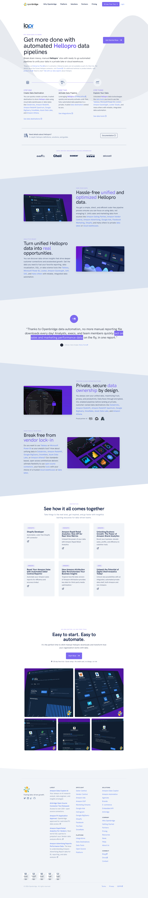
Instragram (80, 812)
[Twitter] (25, 798)
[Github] (34, 798)
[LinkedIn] (28, 798)
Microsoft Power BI (107, 102)
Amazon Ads (80, 798)
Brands (105, 801)
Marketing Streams (83, 805)
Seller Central (81, 791)
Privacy (111, 886)
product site (28, 71)
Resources (106, 835)
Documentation (108, 135)
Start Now (72, 656)
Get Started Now (112, 40)
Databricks (31, 105)
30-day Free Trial (110, 4)
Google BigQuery (31, 454)
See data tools (99, 116)
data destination (77, 105)
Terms (104, 886)
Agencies (105, 798)
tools (48, 467)
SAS (25, 274)
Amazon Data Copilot (110, 791)
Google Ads (106, 219)
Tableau (96, 102)
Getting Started (108, 824)
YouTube (79, 826)
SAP (66, 271)
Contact (105, 861)
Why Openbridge (50, 4)
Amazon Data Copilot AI (59, 791)
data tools (100, 99)
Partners (84, 4)
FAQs (104, 842)
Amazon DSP (81, 801)
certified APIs (79, 97)
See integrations (65, 113)
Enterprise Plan (37, 66)
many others (37, 274)
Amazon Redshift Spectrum (34, 107)
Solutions (74, 4)
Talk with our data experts (52, 71)
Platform (63, 4)
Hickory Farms (83, 345)
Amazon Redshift (42, 105)
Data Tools (80, 845)
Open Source (81, 849)
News (104, 838)
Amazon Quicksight (56, 271)
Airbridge (105, 812)
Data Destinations (83, 842)
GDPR (119, 886)
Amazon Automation (110, 794)
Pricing (94, 4)
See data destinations (32, 119)
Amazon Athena (33, 113)
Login (122, 4)
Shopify (89, 223)
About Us (105, 845)
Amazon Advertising (91, 219)
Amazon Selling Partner (96, 216)
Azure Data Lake (46, 110)
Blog (104, 854)
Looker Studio (114, 105)
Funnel (59, 68)
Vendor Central (82, 794)
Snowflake (35, 110)
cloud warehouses (90, 226)
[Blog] (31, 798)
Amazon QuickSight (100, 105)
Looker (118, 102)
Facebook (79, 822)
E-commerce (107, 805)
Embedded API (108, 808)
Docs (104, 858)
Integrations (80, 838)
